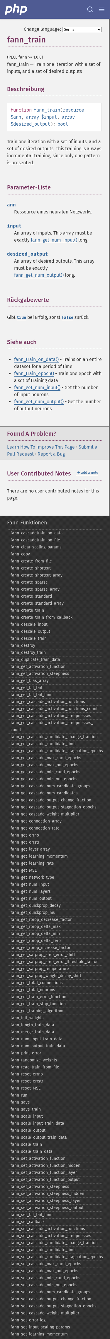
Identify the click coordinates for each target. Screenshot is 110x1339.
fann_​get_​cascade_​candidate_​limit (43, 743)
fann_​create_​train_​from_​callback (41, 617)
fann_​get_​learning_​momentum (39, 856)
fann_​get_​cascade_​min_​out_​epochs (44, 779)
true (21, 317)
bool (62, 124)
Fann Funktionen (27, 522)
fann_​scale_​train (26, 1144)
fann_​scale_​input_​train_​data (37, 1123)
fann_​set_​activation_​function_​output (45, 1179)
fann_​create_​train (27, 610)
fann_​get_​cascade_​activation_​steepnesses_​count (52, 726)
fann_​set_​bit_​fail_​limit (32, 1214)
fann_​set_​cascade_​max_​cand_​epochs (46, 1263)
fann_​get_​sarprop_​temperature (40, 968)
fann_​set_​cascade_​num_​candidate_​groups (50, 1292)
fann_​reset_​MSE (25, 1088)
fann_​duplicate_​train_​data (35, 659)
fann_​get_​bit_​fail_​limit (32, 694)
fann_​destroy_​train (28, 652)
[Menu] (102, 9)
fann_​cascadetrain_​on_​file (35, 540)
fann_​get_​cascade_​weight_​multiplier (45, 814)
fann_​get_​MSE (24, 870)
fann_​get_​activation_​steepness (40, 673)
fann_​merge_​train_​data (32, 1032)
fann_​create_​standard (31, 596)
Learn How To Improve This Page (41, 447)
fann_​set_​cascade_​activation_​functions (48, 1228)
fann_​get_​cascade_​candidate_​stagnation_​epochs (57, 750)
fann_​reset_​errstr (27, 1081)
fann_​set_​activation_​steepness (40, 1186)
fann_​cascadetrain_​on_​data (37, 533)
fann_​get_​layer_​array (30, 849)
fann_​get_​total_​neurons (33, 989)
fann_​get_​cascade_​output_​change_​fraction (51, 800)
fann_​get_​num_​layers (31, 891)
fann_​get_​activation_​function (38, 666)
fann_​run (19, 1095)
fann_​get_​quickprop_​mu (33, 912)
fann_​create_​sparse (29, 582)
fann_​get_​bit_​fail (26, 687)
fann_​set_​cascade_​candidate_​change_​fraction (54, 1242)
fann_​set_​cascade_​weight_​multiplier (45, 1313)
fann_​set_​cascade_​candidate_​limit (43, 1249)
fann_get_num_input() (54, 240)
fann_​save (20, 1102)
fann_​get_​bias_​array (30, 680)
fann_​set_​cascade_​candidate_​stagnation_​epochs (57, 1256)
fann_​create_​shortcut (31, 568)
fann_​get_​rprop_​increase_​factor (40, 947)
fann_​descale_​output (30, 631)
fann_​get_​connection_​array (36, 821)
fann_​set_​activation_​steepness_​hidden (47, 1193)
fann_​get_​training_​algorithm (37, 1010)
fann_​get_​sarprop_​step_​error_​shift (43, 954)
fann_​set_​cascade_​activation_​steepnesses (51, 1235)
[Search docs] (90, 9)
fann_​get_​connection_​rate (35, 828)
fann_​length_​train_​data (32, 1024)
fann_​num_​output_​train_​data (38, 1046)
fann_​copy (20, 554)
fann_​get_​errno (25, 835)
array (32, 117)
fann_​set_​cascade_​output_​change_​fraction (51, 1299)
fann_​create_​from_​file (31, 561)
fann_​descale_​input (29, 624)
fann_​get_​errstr (25, 842)
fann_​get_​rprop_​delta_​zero (36, 940)
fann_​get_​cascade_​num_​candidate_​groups (50, 786)
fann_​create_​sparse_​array (35, 589)
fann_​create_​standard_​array (37, 603)
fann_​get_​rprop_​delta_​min (35, 933)
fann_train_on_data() (36, 359)
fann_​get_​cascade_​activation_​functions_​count (54, 708)
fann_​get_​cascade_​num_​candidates (44, 793)
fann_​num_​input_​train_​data (36, 1039)
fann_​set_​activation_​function (38, 1158)
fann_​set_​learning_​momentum (39, 1334)
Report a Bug (51, 454)
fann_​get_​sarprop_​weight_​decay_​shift (46, 975)
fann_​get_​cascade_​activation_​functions (48, 701)
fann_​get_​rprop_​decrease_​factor (41, 919)
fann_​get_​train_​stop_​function (38, 1003)
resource (73, 110)
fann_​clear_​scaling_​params (36, 547)
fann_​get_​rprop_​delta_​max (36, 926)
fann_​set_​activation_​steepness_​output (47, 1207)
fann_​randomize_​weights (34, 1060)
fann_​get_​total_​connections (37, 982)
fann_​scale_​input (27, 1116)
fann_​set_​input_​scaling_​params (40, 1327)
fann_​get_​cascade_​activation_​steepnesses (51, 715)
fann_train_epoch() (34, 373)
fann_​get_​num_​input (30, 884)
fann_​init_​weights (27, 1017)
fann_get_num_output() (39, 275)
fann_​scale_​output (28, 1130)
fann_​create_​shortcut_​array (36, 575)
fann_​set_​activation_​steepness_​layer (46, 1200)
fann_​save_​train (26, 1109)
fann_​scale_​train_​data (32, 1151)
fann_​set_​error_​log (28, 1320)
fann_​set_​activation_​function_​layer (44, 1172)
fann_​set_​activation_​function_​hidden (45, 1165)
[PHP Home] (16, 9)
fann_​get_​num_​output (31, 898)
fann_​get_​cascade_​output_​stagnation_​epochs (54, 807)
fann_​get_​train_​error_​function (38, 996)
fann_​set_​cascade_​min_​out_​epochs (44, 1284)
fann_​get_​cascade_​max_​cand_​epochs (46, 757)
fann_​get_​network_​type (32, 877)
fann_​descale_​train (29, 638)
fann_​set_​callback (28, 1221)
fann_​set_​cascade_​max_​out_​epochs (44, 1270)
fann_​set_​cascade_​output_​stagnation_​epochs (54, 1306)
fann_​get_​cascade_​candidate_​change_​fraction (54, 736)
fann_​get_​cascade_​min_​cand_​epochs (45, 771)
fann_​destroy (23, 645)
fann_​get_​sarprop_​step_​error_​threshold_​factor (54, 961)
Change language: (42, 29)
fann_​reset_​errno (27, 1074)
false (67, 317)
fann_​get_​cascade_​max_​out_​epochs (44, 764)
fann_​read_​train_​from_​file (35, 1067)
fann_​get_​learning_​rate (32, 863)
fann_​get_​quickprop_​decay (36, 905)
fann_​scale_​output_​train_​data (39, 1137)
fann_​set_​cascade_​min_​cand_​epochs (45, 1277)
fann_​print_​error (26, 1053)
